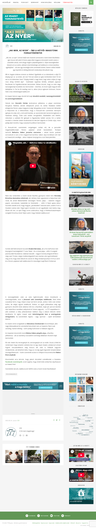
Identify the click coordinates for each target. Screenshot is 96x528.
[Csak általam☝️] (81, 380)
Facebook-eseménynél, (14, 362)
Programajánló (11, 374)
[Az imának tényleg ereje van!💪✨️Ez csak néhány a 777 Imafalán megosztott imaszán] (72, 380)
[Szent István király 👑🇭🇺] (89, 389)
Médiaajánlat (36, 523)
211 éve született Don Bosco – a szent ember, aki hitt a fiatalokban (51, 461)
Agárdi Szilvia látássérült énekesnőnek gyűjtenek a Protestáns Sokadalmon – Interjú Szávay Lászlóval (33, 461)
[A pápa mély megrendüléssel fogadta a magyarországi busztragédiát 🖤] (81, 397)
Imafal (16, 2)
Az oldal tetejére (86, 525)
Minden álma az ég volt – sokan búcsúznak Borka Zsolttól (79, 141)
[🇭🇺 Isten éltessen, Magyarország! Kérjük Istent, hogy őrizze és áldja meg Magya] (81, 389)
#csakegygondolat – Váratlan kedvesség (79, 282)
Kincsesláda (46, 2)
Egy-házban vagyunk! (76, 501)
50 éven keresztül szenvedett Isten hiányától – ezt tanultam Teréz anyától (80, 119)
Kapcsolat (51, 523)
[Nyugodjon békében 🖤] (89, 397)
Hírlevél (72, 523)
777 (11, 46)
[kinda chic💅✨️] (89, 380)
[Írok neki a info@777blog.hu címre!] (27, 435)
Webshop (35, 2)
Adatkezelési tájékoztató (62, 523)
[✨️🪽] (72, 389)
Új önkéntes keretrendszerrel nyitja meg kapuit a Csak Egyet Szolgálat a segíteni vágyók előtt (14, 461)
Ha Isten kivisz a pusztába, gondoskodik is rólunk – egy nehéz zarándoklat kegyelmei (80, 98)
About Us (78, 523)
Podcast (24, 2)
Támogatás (68, 2)
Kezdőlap (7, 2)
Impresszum (44, 523)
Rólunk (57, 2)
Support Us (85, 523)
